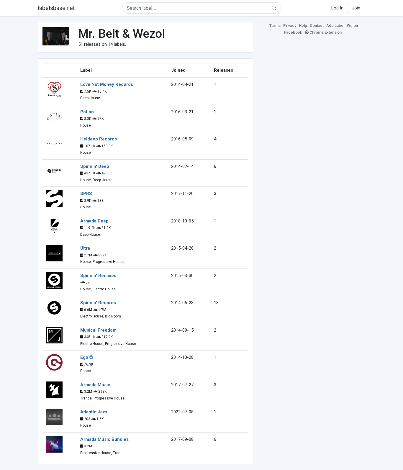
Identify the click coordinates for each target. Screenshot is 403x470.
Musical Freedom (98, 330)
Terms (275, 25)
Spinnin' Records (98, 302)
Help (303, 25)
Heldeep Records (98, 139)
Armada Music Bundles (104, 439)
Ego (84, 357)
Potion (87, 111)
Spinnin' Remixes (98, 275)
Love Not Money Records (106, 84)
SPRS (86, 193)
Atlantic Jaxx (93, 412)
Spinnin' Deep (94, 166)
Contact (317, 25)
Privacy (289, 25)
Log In (337, 8)
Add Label (335, 25)
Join (356, 8)
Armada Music (95, 384)
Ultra (85, 248)
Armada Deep (94, 221)
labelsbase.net (56, 8)
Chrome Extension (325, 32)
